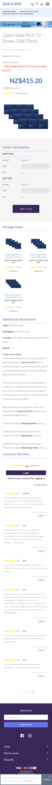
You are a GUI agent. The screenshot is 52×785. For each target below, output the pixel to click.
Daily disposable (9, 11)
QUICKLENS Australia (26, 773)
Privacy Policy (28, 781)
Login (26, 473)
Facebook (22, 735)
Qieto (12, 348)
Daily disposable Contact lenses (17, 49)
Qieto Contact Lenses (29, 11)
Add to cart (26, 209)
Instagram (30, 735)
